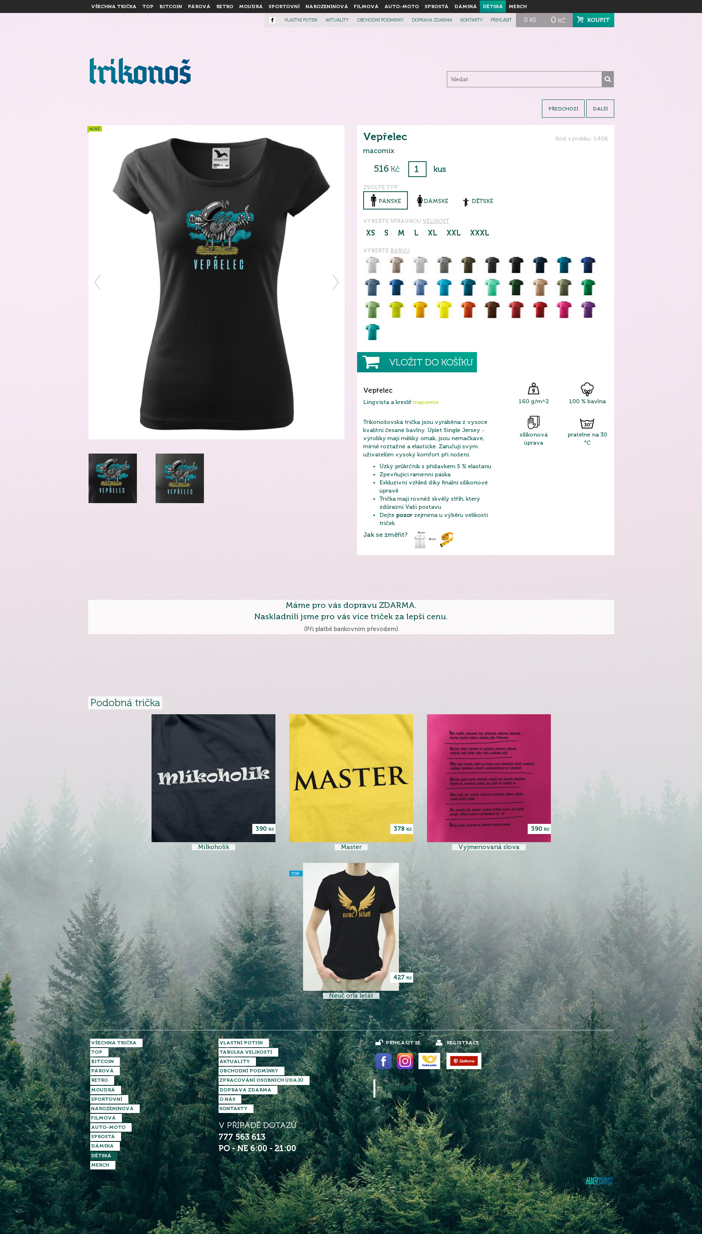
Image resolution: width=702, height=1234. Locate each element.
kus (439, 169)
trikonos (400, 1088)
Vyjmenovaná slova (489, 847)
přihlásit (501, 20)
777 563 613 (242, 1137)
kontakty (471, 20)
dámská (465, 6)
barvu (400, 251)
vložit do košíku (431, 362)
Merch (518, 6)
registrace (462, 1043)
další (600, 109)
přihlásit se (403, 1043)
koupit (598, 20)
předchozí (563, 109)
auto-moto (401, 6)
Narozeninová (327, 6)
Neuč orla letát (351, 995)
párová (199, 6)
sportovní (284, 6)
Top (148, 6)
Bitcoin (170, 6)
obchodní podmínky (380, 20)
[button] (98, 282)
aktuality (337, 20)
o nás (227, 1099)
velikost (435, 221)
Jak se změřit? (385, 534)
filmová (366, 6)
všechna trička (113, 6)
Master (351, 847)
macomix (426, 402)
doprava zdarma (432, 20)
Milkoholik (213, 847)
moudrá (251, 6)
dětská (493, 6)
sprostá (436, 6)
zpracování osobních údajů (261, 1080)
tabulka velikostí (245, 1052)
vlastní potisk (300, 20)
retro (224, 6)
